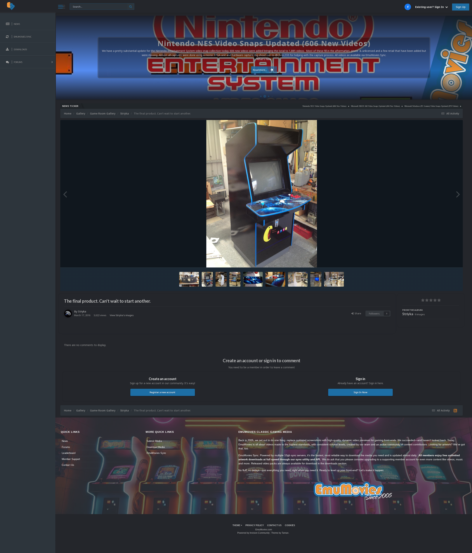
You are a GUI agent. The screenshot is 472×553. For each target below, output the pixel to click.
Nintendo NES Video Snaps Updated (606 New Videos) (284, 106)
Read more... (260, 70)
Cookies (290, 525)
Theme (236, 525)
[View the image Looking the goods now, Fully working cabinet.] (234, 279)
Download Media (156, 447)
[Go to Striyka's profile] (68, 313)
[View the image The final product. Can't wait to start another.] (207, 279)
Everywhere (78, 6)
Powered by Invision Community (253, 533)
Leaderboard (68, 453)
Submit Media (154, 441)
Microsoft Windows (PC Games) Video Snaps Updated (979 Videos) (391, 106)
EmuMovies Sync (156, 453)
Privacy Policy (254, 525)
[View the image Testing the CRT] (315, 279)
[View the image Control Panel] (275, 279)
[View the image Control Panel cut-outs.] (189, 279)
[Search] (130, 7)
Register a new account (162, 392)
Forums (66, 447)
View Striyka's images (122, 315)
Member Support (71, 459)
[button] (459, 57)
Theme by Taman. (280, 533)
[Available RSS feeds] (455, 410)
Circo (465, 94)
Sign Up (461, 7)
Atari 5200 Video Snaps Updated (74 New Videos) (442, 106)
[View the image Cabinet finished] (298, 279)
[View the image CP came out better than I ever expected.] (253, 279)
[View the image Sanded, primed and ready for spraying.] (221, 279)
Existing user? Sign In (430, 7)
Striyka (82, 311)
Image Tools (447, 261)
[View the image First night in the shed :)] (334, 279)
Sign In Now (360, 392)
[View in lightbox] (261, 193)
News (65, 441)
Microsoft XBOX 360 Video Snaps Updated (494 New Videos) (335, 106)
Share (357, 313)
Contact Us (68, 465)
